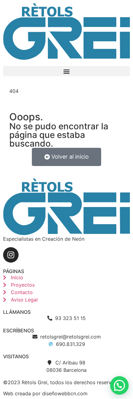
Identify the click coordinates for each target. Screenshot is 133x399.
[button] (66, 71)
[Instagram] (11, 255)
